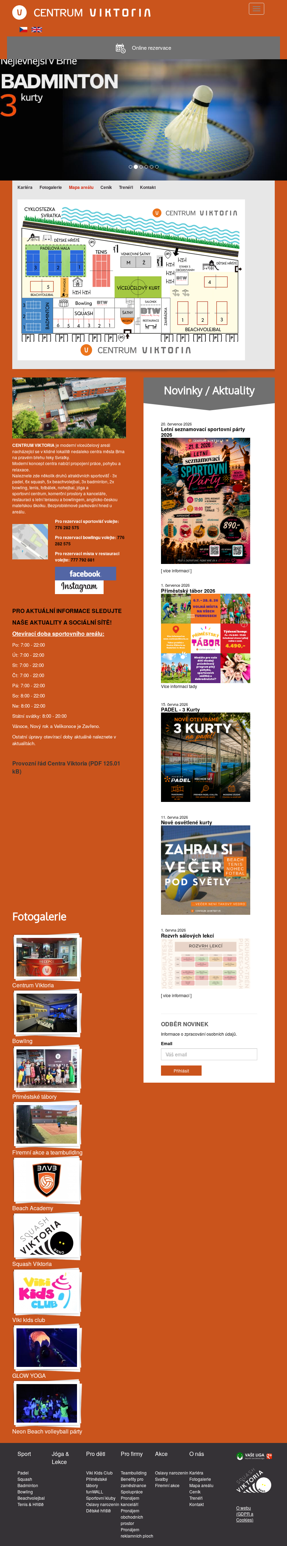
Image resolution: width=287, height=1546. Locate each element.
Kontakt (148, 187)
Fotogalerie (51, 187)
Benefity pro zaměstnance (133, 1482)
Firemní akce (167, 1485)
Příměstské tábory (96, 1482)
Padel (23, 1473)
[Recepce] (47, 957)
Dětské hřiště (98, 1510)
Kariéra (25, 187)
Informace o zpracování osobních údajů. (199, 1034)
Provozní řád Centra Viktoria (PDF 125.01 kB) (66, 767)
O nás (196, 1454)
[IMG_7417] (47, 1013)
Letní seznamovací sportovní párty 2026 (203, 431)
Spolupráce (132, 1491)
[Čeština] (23, 29)
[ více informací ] (176, 570)
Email (166, 1044)
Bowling (25, 1491)
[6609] (47, 1403)
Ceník (106, 187)
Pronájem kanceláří (130, 1501)
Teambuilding (134, 1473)
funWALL (94, 1491)
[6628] (47, 1236)
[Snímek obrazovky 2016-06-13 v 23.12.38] (47, 1292)
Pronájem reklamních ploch (137, 1532)
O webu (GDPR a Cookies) (244, 1514)
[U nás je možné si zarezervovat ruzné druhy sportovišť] (47, 1124)
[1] (47, 1069)
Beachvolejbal (31, 1498)
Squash (25, 1479)
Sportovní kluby (100, 1498)
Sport (24, 1454)
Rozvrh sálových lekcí (187, 935)
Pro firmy (132, 1454)
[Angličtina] (36, 29)
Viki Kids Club (99, 1473)
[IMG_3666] (47, 1348)
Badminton (28, 1485)
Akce (161, 1454)
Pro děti (95, 1454)
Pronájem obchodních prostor (132, 1516)
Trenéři (126, 187)
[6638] (47, 1180)
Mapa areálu (81, 187)
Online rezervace (151, 47)
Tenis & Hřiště (31, 1504)
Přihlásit (181, 1071)
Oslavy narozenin (102, 1504)
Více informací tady (179, 686)
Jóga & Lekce (60, 1458)
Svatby (161, 1479)
